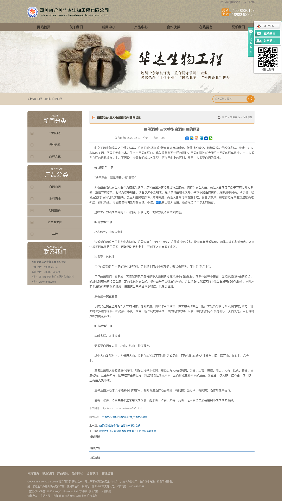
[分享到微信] (211, 138)
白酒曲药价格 (109, 417)
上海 (94, 495)
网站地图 (236, 2)
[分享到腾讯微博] (201, 138)
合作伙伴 (173, 27)
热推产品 (32, 495)
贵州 (78, 495)
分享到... (269, 40)
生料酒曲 (55, 198)
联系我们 (238, 27)
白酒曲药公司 (140, 417)
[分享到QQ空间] (192, 138)
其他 (55, 233)
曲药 (39, 99)
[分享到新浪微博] (196, 138)
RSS (245, 2)
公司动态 (55, 133)
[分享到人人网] (206, 138)
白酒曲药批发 (124, 417)
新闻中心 (108, 27)
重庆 (83, 495)
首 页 (224, 117)
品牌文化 (55, 156)
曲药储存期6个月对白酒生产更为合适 (119, 425)
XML (252, 2)
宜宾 (67, 495)
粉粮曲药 (55, 210)
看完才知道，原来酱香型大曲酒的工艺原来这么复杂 (127, 431)
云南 (72, 495)
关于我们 (76, 27)
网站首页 (43, 27)
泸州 (89, 495)
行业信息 (55, 144)
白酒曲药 (57, 99)
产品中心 (141, 27)
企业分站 (225, 2)
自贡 (61, 495)
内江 (55, 495)
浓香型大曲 (55, 222)
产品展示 (63, 473)
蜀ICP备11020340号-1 (49, 491)
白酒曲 (47, 99)
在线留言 (205, 27)
